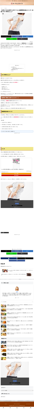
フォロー (17, 203)
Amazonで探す (16, 173)
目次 (16, 65)
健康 (2, 232)
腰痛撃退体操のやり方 (14, 69)
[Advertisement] (17, 57)
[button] (22, 39)
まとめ (12, 70)
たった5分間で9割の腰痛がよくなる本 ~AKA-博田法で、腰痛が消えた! (12, 169)
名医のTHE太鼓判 (6, 232)
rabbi (17, 291)
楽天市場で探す (16, 175)
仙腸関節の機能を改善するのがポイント (18, 68)
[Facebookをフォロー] (17, 260)
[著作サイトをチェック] (9, 258)
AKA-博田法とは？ (14, 67)
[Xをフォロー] (25, 258)
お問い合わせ (3, 396)
